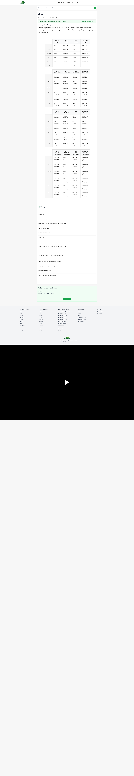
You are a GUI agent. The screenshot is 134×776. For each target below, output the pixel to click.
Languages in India (62, 315)
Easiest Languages (62, 323)
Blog (78, 2)
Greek (21, 311)
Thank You (60, 327)
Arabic (21, 315)
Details (58, 17)
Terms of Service (82, 319)
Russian (21, 313)
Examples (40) (51, 17)
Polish (40, 329)
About (79, 313)
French (21, 327)
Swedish (41, 325)
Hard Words (61, 325)
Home (79, 311)
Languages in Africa (63, 313)
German (21, 329)
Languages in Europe (63, 317)
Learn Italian (61, 329)
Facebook (101, 311)
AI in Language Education (64, 311)
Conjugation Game (82, 317)
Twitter (100, 313)
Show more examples (67, 281)
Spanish (21, 319)
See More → (61, 330)
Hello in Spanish (62, 321)
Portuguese (22, 325)
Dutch (21, 323)
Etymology (70, 2)
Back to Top (67, 299)
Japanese (22, 317)
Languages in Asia (62, 319)
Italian (40, 317)
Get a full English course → (88, 21)
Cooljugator (40, 293)
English (47, 293)
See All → (22, 330)
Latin (40, 313)
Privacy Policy (81, 321)
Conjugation (60, 2)
